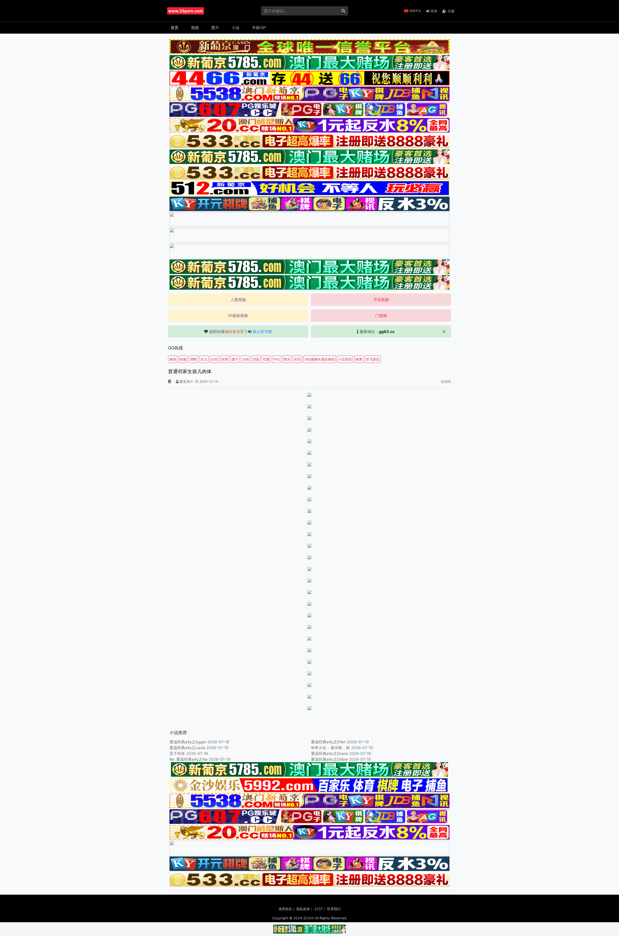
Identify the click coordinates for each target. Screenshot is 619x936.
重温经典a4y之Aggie (187, 741)
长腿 (266, 359)
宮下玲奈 (177, 753)
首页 (174, 27)
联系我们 (334, 909)
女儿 (203, 359)
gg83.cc (387, 331)
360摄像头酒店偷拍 (319, 359)
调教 (193, 359)
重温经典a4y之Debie (329, 759)
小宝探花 (345, 359)
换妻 (358, 359)
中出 (276, 359)
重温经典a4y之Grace (329, 753)
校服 (183, 359)
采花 (297, 359)
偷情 (172, 359)
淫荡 (255, 359)
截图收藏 (226, 331)
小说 (235, 27)
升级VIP (259, 27)
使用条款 (285, 909)
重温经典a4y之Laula (187, 747)
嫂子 (235, 359)
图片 (215, 27)
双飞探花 (372, 359)
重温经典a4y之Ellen (328, 741)
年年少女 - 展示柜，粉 (330, 747)
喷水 (287, 359)
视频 (195, 27)
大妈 (245, 359)
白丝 (214, 359)
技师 (224, 359)
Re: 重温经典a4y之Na (188, 759)
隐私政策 (303, 909)
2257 (318, 909)
